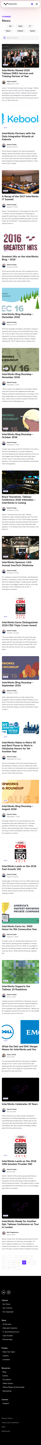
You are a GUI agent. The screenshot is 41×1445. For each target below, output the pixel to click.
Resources (6, 1368)
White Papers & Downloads (13, 1387)
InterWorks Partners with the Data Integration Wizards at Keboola (18, 136)
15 (4, 1267)
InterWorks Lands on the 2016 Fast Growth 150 (19, 868)
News (8, 31)
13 (29, 1262)
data (20, 26)
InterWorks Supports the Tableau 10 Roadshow (16, 988)
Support (6, 1403)
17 (14, 1267)
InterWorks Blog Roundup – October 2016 (17, 436)
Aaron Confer (11, 1055)
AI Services (7, 1324)
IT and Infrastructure (11, 1332)
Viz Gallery (7, 1379)
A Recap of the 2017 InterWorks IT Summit (20, 198)
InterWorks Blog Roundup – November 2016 (17, 376)
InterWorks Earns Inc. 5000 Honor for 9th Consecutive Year (19, 928)
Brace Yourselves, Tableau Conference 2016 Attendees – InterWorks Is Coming (18, 499)
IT (30, 26)
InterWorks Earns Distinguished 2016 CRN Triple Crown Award (20, 624)
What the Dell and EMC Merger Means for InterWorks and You (20, 1048)
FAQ (3, 1427)
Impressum (6, 1431)
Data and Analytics (10, 1328)
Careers (6, 1356)
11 (19, 1262)
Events (5, 1376)
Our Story (6, 1304)
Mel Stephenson (13, 1232)
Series (32, 31)
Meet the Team (9, 1352)
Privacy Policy (7, 1418)
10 (14, 1262)
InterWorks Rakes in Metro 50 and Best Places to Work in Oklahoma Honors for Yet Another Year (19, 747)
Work (4, 1320)
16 (9, 1267)
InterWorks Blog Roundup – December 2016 (17, 316)
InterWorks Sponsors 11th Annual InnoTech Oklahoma (17, 564)
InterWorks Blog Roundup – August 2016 (17, 808)
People (5, 1348)
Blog (4, 1372)
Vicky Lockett (11, 81)
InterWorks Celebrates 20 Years (20, 1104)
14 (34, 1262)
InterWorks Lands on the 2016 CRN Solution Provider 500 (19, 1163)
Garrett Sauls (12, 145)
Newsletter (7, 1391)
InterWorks (11, 4)
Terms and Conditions (10, 1422)
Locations (6, 1359)
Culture (20, 31)
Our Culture (7, 1308)
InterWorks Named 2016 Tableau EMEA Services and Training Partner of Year (17, 73)
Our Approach (8, 1312)
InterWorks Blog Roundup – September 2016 (17, 684)
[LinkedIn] (4, 1294)
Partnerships (7, 1339)
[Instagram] (9, 1294)
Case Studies (8, 1335)
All (10, 26)
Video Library (8, 1383)
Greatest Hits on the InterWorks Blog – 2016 (20, 258)
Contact (5, 1399)
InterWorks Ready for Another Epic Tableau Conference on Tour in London (20, 1224)
